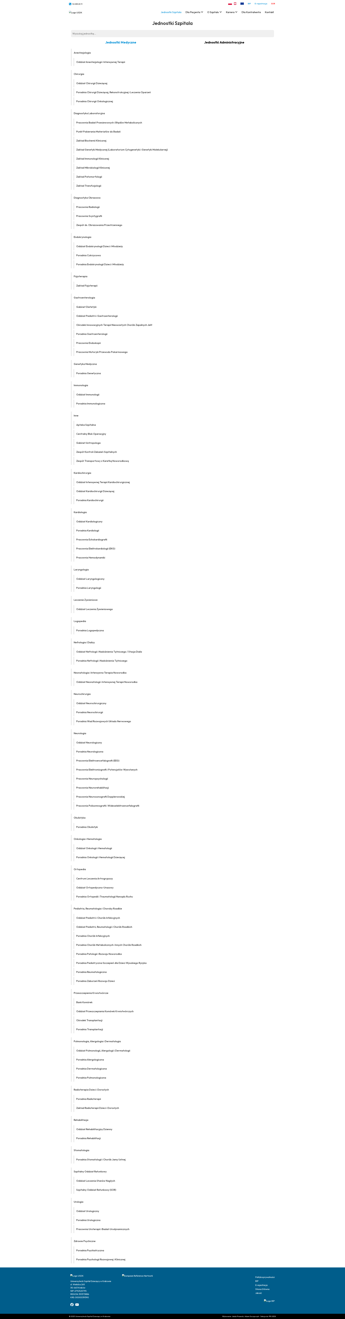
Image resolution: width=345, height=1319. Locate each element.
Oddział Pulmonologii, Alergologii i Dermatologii (103, 1050)
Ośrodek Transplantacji (89, 1020)
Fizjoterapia (80, 276)
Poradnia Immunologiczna (90, 403)
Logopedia (80, 621)
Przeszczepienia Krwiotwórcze (91, 993)
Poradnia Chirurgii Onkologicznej (94, 101)
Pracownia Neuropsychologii (92, 778)
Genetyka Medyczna (85, 364)
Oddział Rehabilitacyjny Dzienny (94, 1129)
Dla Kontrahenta (251, 12)
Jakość (258, 1293)
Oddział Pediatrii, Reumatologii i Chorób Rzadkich (104, 926)
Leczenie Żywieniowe (86, 599)
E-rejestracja (261, 3)
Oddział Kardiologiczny (89, 521)
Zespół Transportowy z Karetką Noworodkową (102, 460)
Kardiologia (80, 512)
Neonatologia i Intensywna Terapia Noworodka (100, 672)
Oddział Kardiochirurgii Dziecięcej (95, 491)
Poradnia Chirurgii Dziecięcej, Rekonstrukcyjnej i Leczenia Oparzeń (113, 92)
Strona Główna (262, 1289)
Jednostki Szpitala (171, 12)
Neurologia (80, 733)
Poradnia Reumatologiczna (91, 972)
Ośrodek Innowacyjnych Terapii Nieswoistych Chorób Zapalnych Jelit (114, 324)
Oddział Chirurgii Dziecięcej (91, 83)
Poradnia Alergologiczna (90, 1059)
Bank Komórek (84, 1002)
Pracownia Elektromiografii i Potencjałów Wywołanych (106, 769)
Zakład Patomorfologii (89, 176)
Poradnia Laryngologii (88, 587)
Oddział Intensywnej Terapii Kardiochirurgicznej (103, 482)
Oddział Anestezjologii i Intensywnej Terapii (100, 62)
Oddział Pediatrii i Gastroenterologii (97, 315)
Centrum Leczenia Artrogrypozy (94, 878)
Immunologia (81, 385)
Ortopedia (80, 869)
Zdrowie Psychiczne (85, 1241)
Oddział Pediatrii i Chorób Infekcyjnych (98, 917)
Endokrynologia (82, 237)
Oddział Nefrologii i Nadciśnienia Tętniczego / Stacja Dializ (109, 651)
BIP (249, 3)
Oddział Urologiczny (87, 1211)
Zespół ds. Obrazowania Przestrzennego (99, 225)
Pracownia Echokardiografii (91, 539)
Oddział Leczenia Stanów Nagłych (95, 1180)
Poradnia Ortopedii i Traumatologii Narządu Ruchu (104, 896)
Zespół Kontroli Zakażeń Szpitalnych (96, 451)
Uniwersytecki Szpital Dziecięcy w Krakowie (92, 1316)
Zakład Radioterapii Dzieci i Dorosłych (97, 1108)
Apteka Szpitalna (86, 424)
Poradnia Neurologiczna (89, 751)
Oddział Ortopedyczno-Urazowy (94, 887)
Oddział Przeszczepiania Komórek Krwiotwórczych (105, 1011)
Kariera (230, 12)
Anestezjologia (82, 52)
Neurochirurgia (82, 694)
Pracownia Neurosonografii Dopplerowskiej (100, 796)
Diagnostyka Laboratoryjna (89, 113)
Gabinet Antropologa (88, 442)
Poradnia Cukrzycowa (88, 255)
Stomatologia (81, 1150)
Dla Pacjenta (192, 12)
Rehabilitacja (81, 1119)
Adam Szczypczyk (252, 1316)
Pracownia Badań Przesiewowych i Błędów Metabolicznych (109, 122)
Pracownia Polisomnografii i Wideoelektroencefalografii (107, 805)
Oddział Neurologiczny (89, 742)
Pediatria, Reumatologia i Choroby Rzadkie (98, 908)
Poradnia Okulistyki (87, 827)
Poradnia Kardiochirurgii (90, 500)
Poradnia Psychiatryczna (90, 1250)
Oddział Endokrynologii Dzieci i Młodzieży (99, 246)
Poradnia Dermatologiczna (91, 1068)
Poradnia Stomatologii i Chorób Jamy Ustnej (101, 1159)
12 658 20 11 (77, 4)
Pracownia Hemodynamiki (90, 557)
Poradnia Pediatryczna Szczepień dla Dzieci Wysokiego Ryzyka (111, 963)
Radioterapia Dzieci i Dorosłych (91, 1089)
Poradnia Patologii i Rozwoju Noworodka (99, 953)
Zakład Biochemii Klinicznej (91, 140)
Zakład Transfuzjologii (88, 185)
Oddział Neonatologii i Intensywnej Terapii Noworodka (106, 682)
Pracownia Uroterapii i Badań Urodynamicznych (102, 1229)
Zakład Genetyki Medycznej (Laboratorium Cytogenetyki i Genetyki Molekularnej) (122, 149)
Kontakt (269, 12)
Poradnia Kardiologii (87, 530)
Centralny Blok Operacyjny (91, 433)
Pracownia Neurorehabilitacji (92, 787)
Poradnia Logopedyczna (90, 630)
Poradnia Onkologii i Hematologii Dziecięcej (100, 857)
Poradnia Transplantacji (89, 1029)
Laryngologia (81, 569)
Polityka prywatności (265, 1277)
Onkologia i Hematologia (88, 839)
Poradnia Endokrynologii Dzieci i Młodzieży (100, 264)
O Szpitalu (213, 12)
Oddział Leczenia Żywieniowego (94, 609)
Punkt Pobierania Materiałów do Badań (98, 131)
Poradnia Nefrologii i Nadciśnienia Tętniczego (101, 660)
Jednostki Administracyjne (224, 42)
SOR (273, 3)
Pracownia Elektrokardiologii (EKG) (95, 548)
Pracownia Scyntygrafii (89, 216)
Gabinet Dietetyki (86, 306)
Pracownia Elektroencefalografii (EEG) (97, 760)
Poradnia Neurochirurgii (89, 712)
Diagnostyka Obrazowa (87, 197)
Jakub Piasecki (238, 1316)
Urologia (78, 1201)
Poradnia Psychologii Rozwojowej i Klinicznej (100, 1259)
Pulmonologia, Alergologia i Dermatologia (97, 1041)
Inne (76, 415)
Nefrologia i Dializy (84, 642)
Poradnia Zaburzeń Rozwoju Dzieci (95, 981)
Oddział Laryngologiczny (90, 578)
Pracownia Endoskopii (88, 343)
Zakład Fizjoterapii (86, 285)
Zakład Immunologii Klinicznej (92, 158)
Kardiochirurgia (82, 472)
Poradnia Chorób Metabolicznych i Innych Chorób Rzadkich (109, 944)
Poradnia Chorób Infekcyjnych (93, 935)
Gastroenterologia (84, 297)
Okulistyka (79, 817)
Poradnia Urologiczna (88, 1220)
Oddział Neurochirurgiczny (91, 703)
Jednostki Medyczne (120, 42)
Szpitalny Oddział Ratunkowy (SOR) (96, 1189)
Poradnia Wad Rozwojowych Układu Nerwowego (103, 721)
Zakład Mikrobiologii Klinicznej (93, 167)
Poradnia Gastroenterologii (91, 334)
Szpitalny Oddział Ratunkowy (90, 1171)
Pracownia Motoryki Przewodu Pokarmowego (102, 352)
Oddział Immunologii (87, 394)
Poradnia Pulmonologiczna (91, 1077)
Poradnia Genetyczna (88, 373)
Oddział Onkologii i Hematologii (94, 848)
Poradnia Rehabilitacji (88, 1138)
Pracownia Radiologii (88, 207)
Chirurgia (79, 74)
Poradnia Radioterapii (88, 1098)
